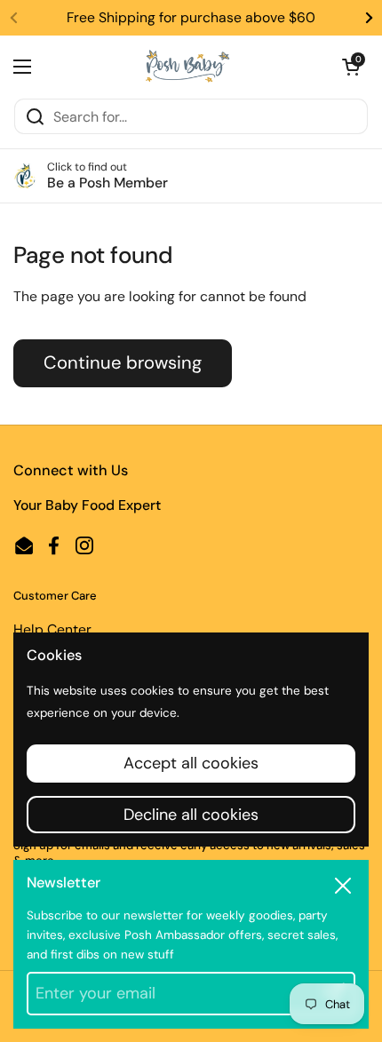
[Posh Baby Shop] (186, 66)
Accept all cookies (191, 763)
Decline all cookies (191, 814)
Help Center (52, 629)
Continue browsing (123, 362)
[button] (351, 66)
